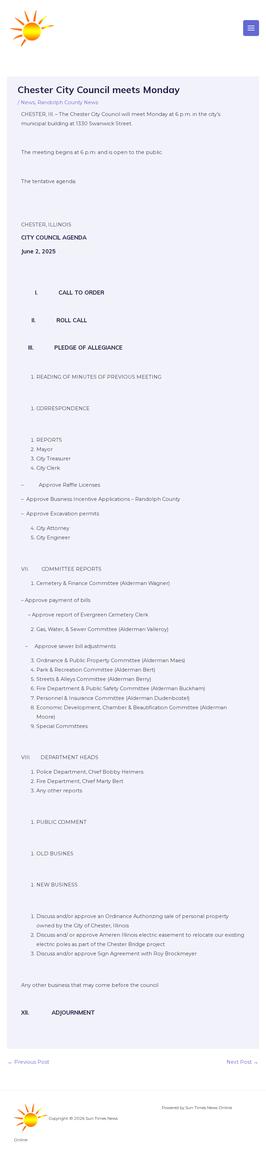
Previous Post (28, 1062)
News (28, 102)
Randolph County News (67, 102)
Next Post (242, 1062)
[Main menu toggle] (251, 28)
